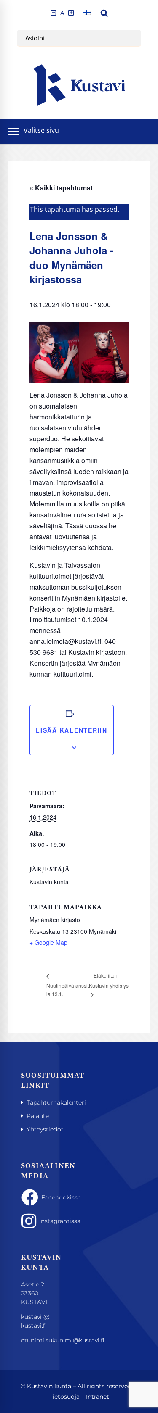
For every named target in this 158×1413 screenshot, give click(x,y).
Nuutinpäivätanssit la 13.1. (67, 989)
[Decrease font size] (53, 13)
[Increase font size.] (71, 13)
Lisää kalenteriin (71, 730)
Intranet (97, 1396)
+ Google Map (48, 942)
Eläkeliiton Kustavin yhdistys (109, 980)
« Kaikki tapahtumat (61, 187)
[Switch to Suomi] (87, 13)
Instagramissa (45, 1221)
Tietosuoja (64, 1396)
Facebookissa (46, 1197)
